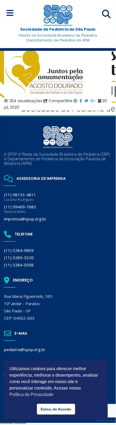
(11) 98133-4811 (20, 197)
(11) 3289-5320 (19, 257)
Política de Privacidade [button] (31, 394)
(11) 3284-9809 (19, 250)
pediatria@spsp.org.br (24, 349)
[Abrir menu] (10, 13)
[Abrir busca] (106, 14)
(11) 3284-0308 (19, 264)
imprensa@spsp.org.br (25, 219)
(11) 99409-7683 (20, 209)
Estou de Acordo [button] (56, 409)
